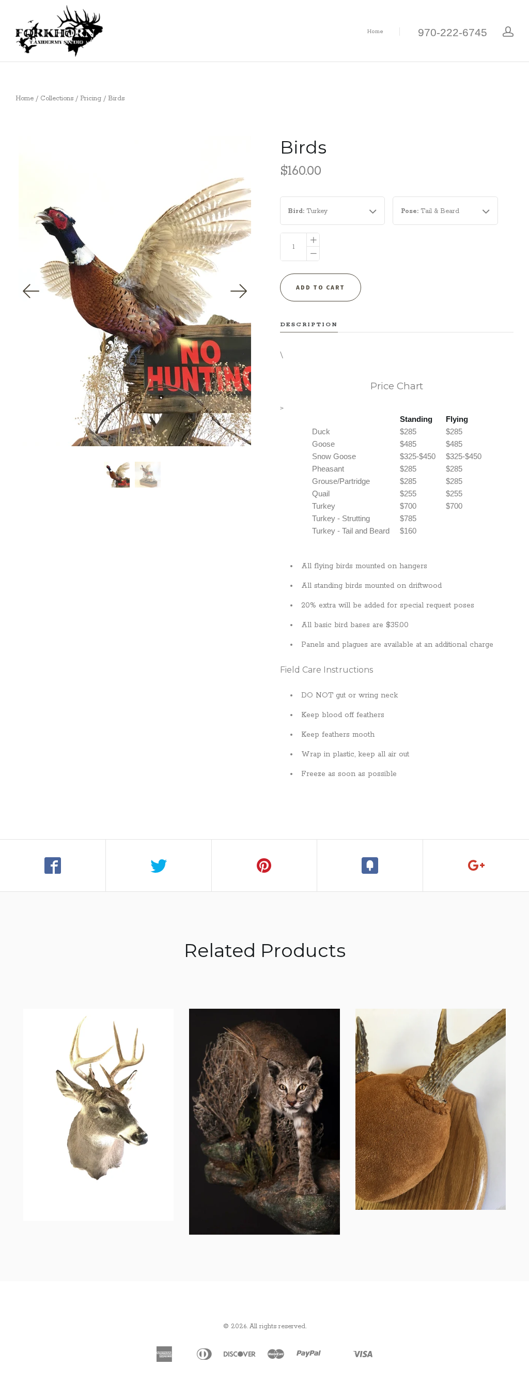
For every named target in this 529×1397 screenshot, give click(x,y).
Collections (56, 98)
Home (375, 31)
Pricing (90, 98)
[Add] (476, 865)
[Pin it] (265, 865)
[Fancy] (370, 865)
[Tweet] (159, 865)
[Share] (53, 865)
